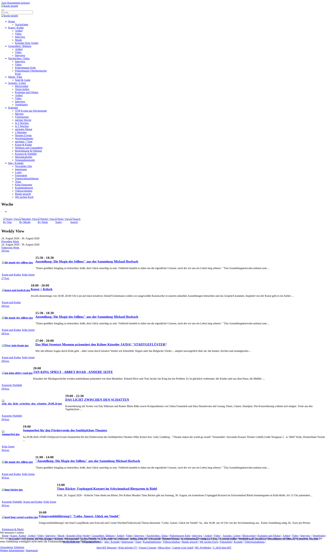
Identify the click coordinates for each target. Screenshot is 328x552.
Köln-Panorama (23, 184)
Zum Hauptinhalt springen (15, 2)
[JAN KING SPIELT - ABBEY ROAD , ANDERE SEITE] (17, 373)
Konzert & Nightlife (26, 153)
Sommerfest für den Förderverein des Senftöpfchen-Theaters (65, 430)
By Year (7, 222)
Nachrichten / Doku (19, 58)
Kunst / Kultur (16, 27)
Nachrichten (21, 24)
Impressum (21, 169)
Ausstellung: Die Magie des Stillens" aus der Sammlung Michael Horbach (86, 261)
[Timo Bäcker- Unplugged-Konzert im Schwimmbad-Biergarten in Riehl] (12, 489)
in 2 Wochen (22, 123)
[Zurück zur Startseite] (9, 5)
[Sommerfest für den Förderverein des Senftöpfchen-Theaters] (12, 434)
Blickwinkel (21, 86)
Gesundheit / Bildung (19, 46)
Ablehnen (19, 547)
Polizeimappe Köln (25, 67)
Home (11, 21)
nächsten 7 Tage (23, 141)
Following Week (10, 247)
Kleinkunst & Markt (13, 529)
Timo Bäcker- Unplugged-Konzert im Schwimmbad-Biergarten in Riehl (107, 488)
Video (18, 33)
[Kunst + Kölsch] (16, 290)
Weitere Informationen (12, 550)
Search (74, 222)
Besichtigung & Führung (28, 150)
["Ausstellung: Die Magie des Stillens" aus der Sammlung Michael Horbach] (17, 461)
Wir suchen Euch (24, 197)
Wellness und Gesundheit (28, 147)
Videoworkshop (23, 190)
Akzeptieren (6, 547)
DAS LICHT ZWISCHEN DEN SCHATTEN (97, 399)
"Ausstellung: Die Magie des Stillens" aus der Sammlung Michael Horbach (87, 461)
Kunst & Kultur (23, 144)
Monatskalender (23, 156)
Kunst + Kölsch (41, 289)
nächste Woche (23, 120)
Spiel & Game (22, 80)
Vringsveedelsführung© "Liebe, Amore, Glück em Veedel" (79, 516)
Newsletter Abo (23, 166)
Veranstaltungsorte (25, 160)
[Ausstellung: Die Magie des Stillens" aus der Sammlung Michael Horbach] (17, 262)
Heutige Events (23, 135)
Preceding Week (10, 241)
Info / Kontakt (15, 163)
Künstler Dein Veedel (26, 43)
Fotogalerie (21, 175)
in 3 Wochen (22, 126)
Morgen (19, 113)
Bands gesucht (23, 193)
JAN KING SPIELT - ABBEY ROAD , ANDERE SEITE (73, 372)
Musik (18, 39)
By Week (43, 222)
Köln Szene (28, 274)
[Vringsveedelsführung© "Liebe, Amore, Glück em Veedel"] (20, 517)
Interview (20, 36)
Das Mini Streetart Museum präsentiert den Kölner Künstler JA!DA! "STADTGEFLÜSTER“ (101, 344)
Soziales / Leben (17, 83)
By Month (24, 222)
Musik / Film (15, 76)
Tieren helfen (22, 89)
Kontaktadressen (24, 187)
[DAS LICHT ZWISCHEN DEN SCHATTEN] (33, 403)
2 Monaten (21, 132)
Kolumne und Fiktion (26, 92)
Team (18, 181)
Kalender (13, 107)
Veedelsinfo (21, 104)
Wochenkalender (24, 138)
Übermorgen (22, 116)
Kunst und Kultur (11, 274)
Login (18, 172)
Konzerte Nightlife (12, 385)
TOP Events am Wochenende (31, 110)
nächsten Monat (23, 129)
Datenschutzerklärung (27, 178)
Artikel (19, 30)
